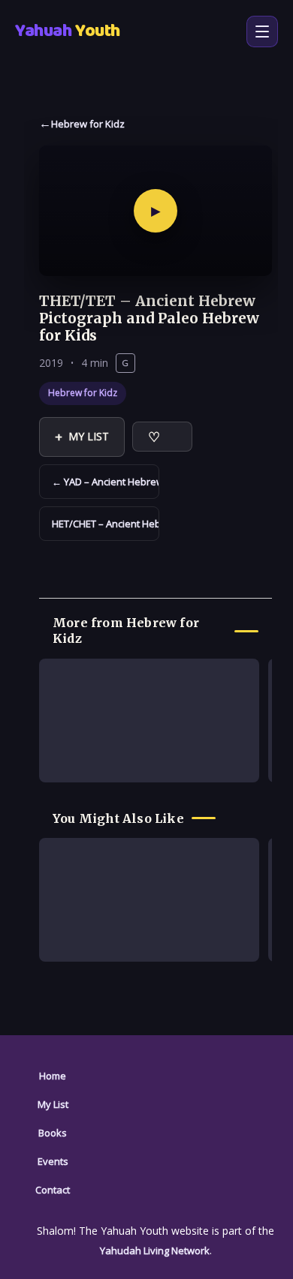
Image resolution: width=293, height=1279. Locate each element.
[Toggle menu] (262, 31)
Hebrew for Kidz (88, 124)
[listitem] (149, 720)
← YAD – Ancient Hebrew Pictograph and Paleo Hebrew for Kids (105, 481)
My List (82, 437)
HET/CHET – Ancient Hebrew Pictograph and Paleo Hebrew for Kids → (105, 523)
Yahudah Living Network (155, 1250)
